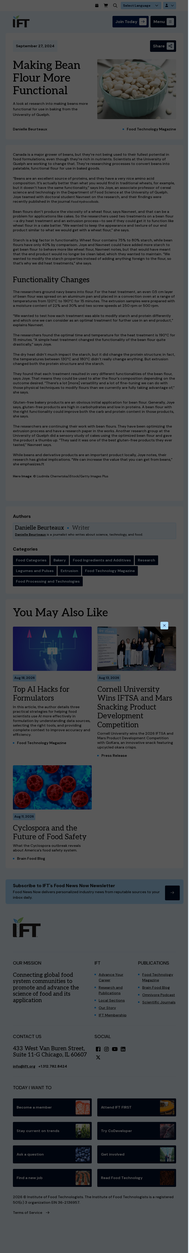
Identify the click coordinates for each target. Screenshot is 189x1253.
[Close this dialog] (164, 626)
